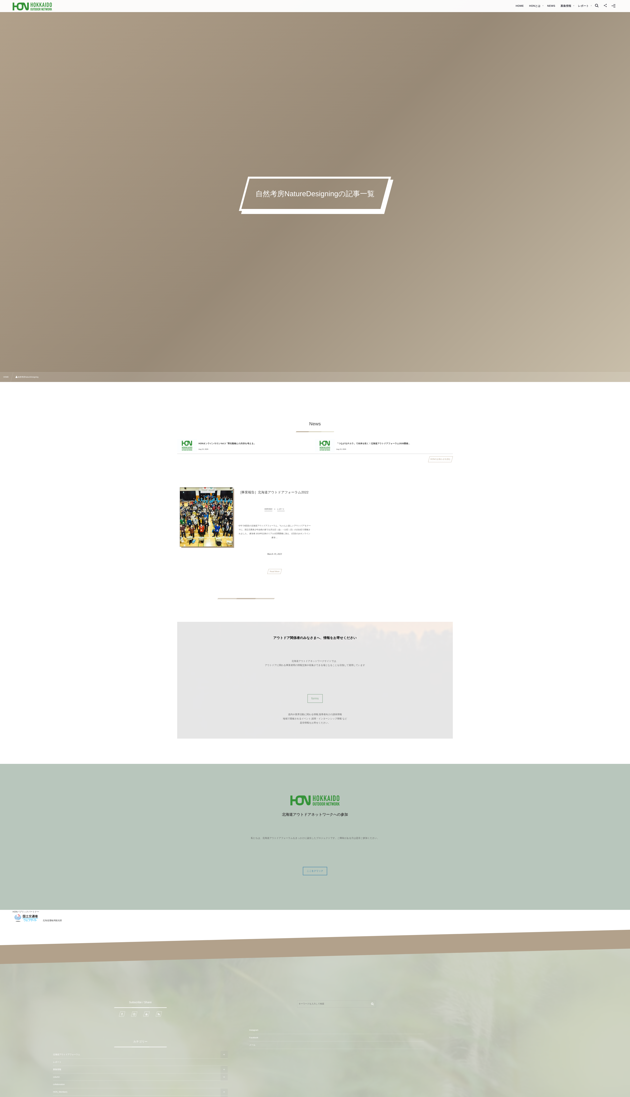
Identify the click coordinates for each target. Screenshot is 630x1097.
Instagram (253, 1030)
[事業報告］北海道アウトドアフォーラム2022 (274, 492)
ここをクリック (315, 870)
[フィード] (159, 1014)
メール (252, 1045)
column (56, 1077)
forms (315, 698)
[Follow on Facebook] (122, 1014)
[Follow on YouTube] (146, 1014)
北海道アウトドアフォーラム (66, 1054)
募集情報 (57, 1069)
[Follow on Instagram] (134, 1014)
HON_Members (60, 1092)
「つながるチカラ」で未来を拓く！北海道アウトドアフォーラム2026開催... (373, 443)
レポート (57, 1062)
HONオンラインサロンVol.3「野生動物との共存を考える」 (227, 443)
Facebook (253, 1037)
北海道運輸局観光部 (52, 920)
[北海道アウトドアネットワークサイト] (32, 6)
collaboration (59, 1084)
